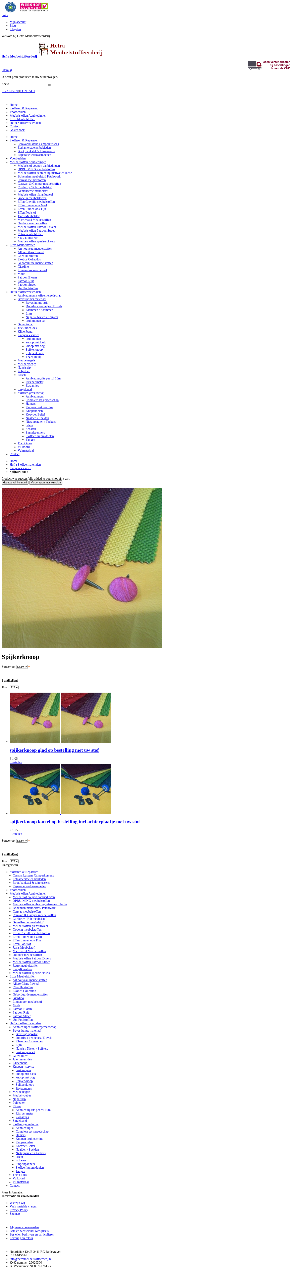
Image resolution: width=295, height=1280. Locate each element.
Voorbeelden (18, 112)
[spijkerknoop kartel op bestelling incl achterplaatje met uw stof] (60, 813)
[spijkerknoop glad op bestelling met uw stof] (60, 741)
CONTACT (27, 91)
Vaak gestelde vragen (23, 1206)
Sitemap (15, 1213)
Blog (13, 25)
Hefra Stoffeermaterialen (25, 122)
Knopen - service (20, 468)
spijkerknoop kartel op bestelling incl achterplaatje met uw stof (75, 821)
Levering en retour (21, 1238)
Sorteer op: (8, 666)
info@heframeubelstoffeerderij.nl (31, 1259)
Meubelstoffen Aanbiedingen (28, 115)
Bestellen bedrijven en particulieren (32, 1234)
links (5, 15)
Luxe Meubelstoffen (22, 119)
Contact (14, 126)
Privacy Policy (19, 1210)
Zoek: (5, 84)
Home (13, 461)
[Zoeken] (49, 85)
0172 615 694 (10, 91)
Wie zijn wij (17, 1202)
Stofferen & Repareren (24, 108)
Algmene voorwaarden (24, 1227)
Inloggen (15, 29)
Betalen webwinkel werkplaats (29, 1231)
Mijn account (18, 22)
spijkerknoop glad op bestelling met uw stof (54, 750)
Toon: (5, 687)
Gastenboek (17, 130)
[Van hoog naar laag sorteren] (29, 666)
